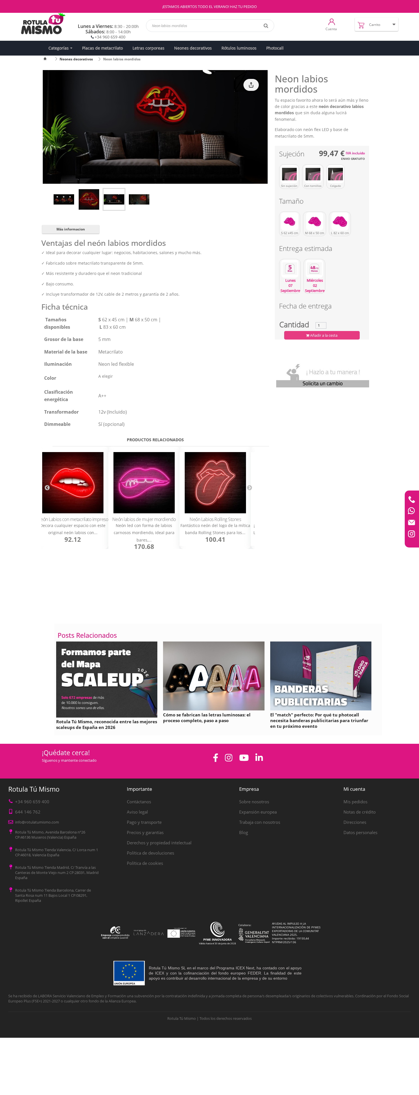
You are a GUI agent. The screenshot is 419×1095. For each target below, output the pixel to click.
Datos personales (360, 832)
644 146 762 (27, 812)
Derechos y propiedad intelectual (159, 842)
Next (249, 487)
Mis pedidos (355, 801)
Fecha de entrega (305, 306)
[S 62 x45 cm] (290, 221)
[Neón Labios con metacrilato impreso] (72, 482)
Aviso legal (137, 812)
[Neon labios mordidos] (63, 199)
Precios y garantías (145, 832)
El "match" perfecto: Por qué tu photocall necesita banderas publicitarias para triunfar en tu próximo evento (319, 720)
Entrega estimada (306, 249)
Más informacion (70, 229)
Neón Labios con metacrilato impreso (72, 519)
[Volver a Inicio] (48, 59)
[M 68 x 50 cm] (315, 221)
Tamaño (292, 202)
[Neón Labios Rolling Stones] (215, 482)
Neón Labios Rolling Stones (215, 519)
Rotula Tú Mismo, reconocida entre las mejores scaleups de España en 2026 (106, 724)
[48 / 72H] (314, 269)
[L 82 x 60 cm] (339, 221)
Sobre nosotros (254, 801)
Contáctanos (139, 801)
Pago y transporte (144, 822)
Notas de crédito (359, 812)
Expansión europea (258, 812)
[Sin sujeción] (289, 174)
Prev (47, 487)
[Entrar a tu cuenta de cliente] (331, 21)
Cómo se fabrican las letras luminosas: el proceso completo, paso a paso (207, 717)
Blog (243, 832)
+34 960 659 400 (110, 37)
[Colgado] (335, 174)
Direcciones (354, 822)
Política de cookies (145, 863)
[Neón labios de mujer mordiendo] (144, 482)
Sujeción (292, 154)
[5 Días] (290, 269)
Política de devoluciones (150, 853)
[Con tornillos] (313, 174)
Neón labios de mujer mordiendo (144, 519)
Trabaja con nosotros (259, 822)
